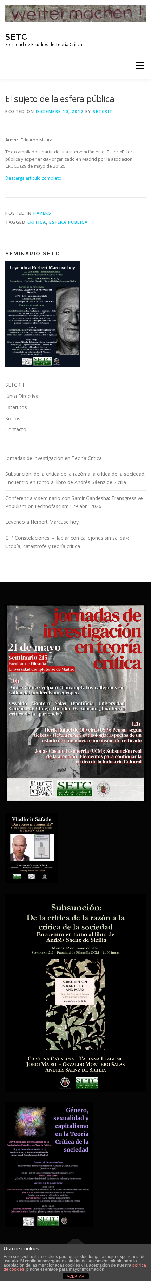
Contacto (15, 429)
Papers (42, 213)
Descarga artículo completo (33, 178)
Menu (139, 65)
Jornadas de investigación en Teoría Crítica (53, 458)
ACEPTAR (75, 1276)
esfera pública (68, 222)
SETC (16, 36)
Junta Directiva (21, 396)
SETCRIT (15, 384)
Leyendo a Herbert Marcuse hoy (42, 522)
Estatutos (16, 407)
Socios (12, 418)
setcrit (103, 111)
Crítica (36, 222)
